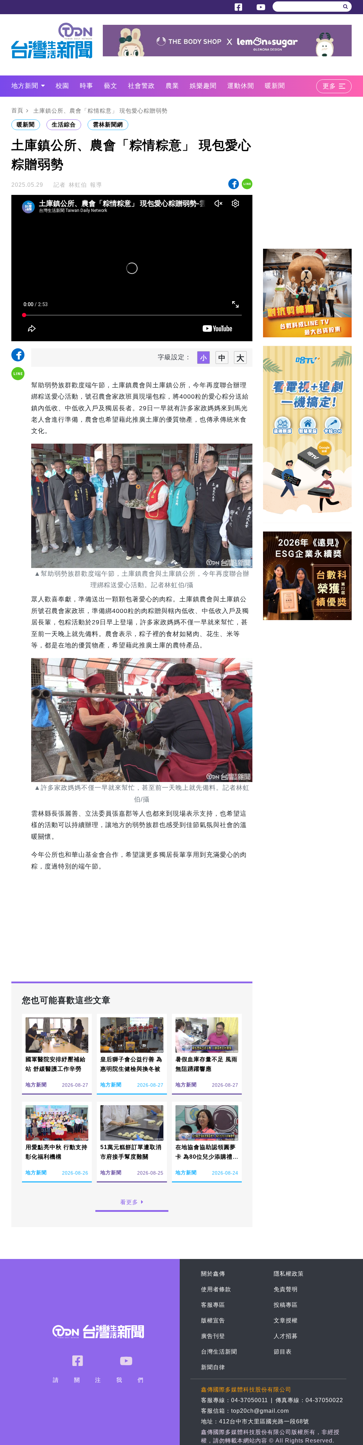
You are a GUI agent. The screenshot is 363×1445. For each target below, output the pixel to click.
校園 (62, 85)
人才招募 (286, 1336)
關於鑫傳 (213, 1274)
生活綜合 (64, 125)
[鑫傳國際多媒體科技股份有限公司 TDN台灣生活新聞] (57, 40)
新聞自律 (213, 1367)
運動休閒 (240, 85)
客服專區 (213, 1305)
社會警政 (141, 85)
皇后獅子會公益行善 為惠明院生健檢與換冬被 (131, 1064)
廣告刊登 (213, 1336)
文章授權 (286, 1320)
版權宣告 (213, 1320)
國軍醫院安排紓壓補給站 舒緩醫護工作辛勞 (56, 1064)
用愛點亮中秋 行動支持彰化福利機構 (57, 1152)
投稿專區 (286, 1305)
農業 (172, 85)
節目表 (283, 1352)
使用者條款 (216, 1289)
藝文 (110, 85)
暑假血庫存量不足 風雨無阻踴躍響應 (206, 1064)
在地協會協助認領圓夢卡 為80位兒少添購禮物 (205, 1156)
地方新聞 (24, 85)
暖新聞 (275, 85)
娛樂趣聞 (203, 85)
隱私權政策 (289, 1274)
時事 (86, 85)
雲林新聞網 (108, 125)
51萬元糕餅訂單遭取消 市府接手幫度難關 (131, 1152)
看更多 (129, 1202)
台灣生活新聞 (219, 1352)
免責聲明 (286, 1289)
